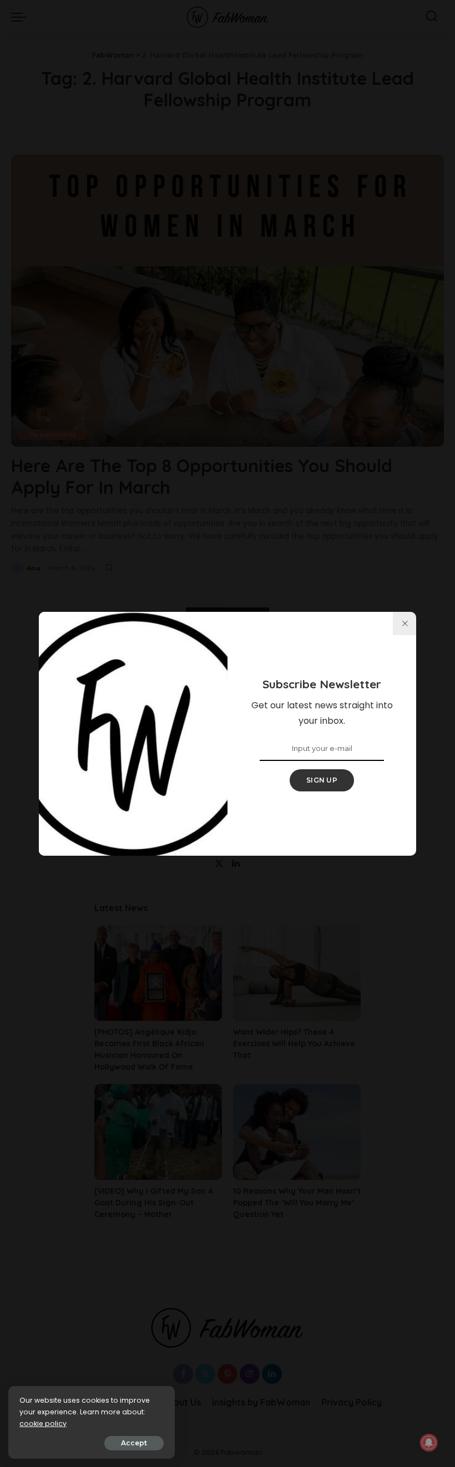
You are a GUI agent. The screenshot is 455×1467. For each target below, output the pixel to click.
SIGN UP (321, 780)
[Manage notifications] (429, 1442)
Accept (134, 1443)
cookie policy (43, 1423)
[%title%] (404, 623)
